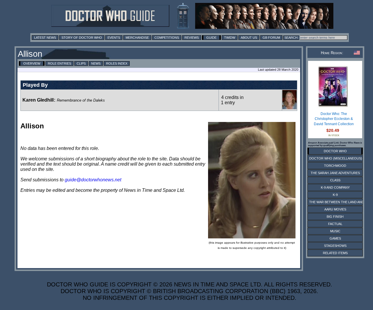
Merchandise (137, 37)
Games (335, 238)
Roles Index (116, 63)
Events (114, 37)
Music (335, 231)
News (96, 63)
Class (335, 180)
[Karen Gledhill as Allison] (289, 107)
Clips (81, 63)
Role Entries (59, 63)
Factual (335, 224)
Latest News (45, 37)
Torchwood (335, 165)
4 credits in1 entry (232, 100)
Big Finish (335, 216)
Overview (31, 63)
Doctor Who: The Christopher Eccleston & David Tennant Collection (334, 119)
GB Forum (271, 37)
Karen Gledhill (38, 100)
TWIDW (229, 37)
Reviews (191, 37)
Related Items (335, 253)
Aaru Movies (335, 209)
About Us (249, 37)
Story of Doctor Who (81, 37)
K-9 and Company (335, 187)
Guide (211, 37)
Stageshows (335, 245)
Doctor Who (335, 151)
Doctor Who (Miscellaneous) (335, 158)
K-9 (335, 194)
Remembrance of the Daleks (81, 100)
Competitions (166, 37)
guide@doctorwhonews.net (93, 179)
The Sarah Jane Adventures (335, 173)
